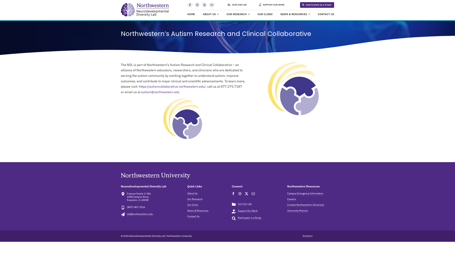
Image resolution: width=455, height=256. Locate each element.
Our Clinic (192, 204)
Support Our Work (248, 210)
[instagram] (197, 5)
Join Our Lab (245, 204)
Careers (291, 199)
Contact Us (193, 216)
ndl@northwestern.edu (140, 214)
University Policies (297, 210)
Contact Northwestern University (305, 204)
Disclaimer (308, 235)
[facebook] (190, 5)
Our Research (194, 199)
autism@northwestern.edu (160, 92)
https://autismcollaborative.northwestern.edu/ (172, 86)
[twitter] (204, 5)
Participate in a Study (249, 217)
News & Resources (197, 210)
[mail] (212, 5)
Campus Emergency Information (305, 193)
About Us (192, 193)
